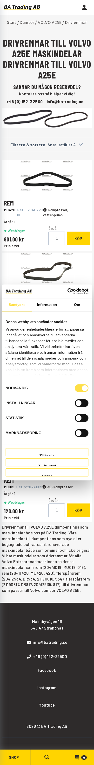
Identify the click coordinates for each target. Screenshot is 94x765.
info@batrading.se (65, 101)
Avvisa (47, 475)
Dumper (27, 22)
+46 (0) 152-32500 (25, 101)
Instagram (46, 687)
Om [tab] (77, 305)
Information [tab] (47, 305)
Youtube (47, 704)
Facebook (47, 670)
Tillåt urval (47, 465)
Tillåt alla (47, 455)
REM (9, 203)
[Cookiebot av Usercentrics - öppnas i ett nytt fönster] (67, 291)
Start (11, 22)
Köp (78, 238)
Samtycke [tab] (17, 305)
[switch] (81, 403)
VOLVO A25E (50, 22)
